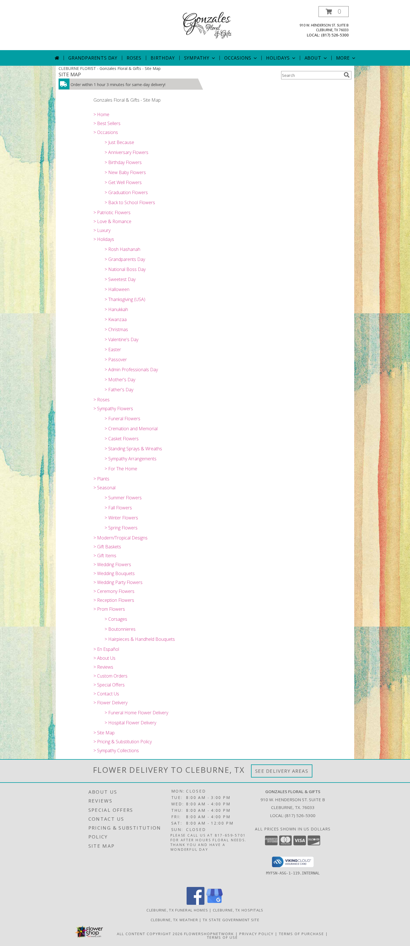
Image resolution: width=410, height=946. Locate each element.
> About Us (104, 658)
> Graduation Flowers (126, 192)
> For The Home (121, 469)
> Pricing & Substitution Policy (122, 742)
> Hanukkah (116, 309)
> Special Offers (109, 685)
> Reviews (103, 667)
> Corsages (116, 619)
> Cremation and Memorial (131, 429)
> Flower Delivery (110, 703)
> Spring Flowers (121, 528)
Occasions (237, 58)
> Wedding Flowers (112, 564)
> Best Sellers (106, 123)
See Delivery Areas (281, 771)
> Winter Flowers (121, 518)
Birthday (163, 58)
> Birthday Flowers (123, 162)
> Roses (101, 400)
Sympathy (196, 58)
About (313, 58)
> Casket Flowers (122, 439)
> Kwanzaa (116, 319)
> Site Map (104, 733)
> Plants (101, 479)
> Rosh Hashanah (122, 249)
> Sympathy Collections (116, 750)
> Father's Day (119, 390)
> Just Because (119, 142)
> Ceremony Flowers (113, 591)
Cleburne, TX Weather (174, 919)
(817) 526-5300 (335, 35)
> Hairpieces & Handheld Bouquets (140, 639)
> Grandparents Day (125, 259)
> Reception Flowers (113, 600)
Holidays (278, 58)
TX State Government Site (231, 919)
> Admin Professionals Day (131, 369)
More (343, 58)
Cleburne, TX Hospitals (238, 910)
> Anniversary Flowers (126, 152)
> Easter (113, 349)
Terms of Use (222, 937)
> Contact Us (106, 694)
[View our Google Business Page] (214, 903)
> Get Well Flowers (123, 182)
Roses (134, 58)
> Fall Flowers (118, 508)
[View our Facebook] (195, 903)
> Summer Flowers (123, 498)
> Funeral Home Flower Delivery (136, 713)
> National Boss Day (125, 269)
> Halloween (117, 289)
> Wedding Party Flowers (118, 582)
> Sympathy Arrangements (130, 459)
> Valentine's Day (121, 339)
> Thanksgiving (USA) (125, 299)
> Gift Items (104, 556)
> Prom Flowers (109, 609)
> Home (101, 114)
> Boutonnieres (120, 629)
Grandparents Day (92, 58)
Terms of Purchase (301, 933)
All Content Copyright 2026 (150, 933)
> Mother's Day (120, 380)
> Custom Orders (110, 676)
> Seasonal (104, 488)
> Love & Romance (112, 221)
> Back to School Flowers (130, 202)
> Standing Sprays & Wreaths (133, 449)
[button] (334, 11)
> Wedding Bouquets (114, 573)
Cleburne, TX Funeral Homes (177, 910)
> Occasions (105, 132)
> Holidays (103, 239)
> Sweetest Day (120, 279)
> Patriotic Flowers (112, 212)
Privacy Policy (256, 933)
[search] (346, 75)
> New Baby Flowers (125, 172)
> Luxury (101, 230)
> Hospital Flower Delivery (130, 723)
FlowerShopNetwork (209, 933)
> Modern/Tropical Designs (120, 538)
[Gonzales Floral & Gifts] (205, 24)
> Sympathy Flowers (113, 408)
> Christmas (116, 329)
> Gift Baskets (107, 547)
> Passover (116, 359)
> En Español (106, 649)
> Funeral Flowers (122, 418)
